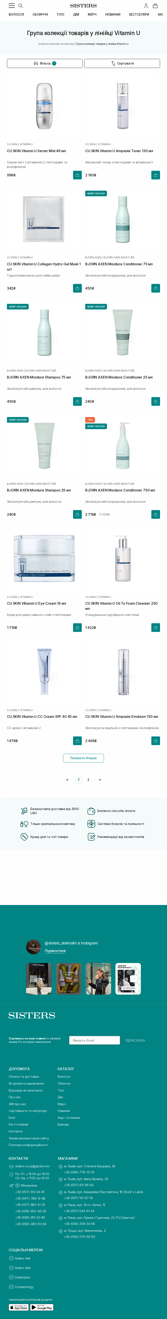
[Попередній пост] (33, 978)
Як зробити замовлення (26, 1083)
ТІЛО (60, 14)
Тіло (61, 1090)
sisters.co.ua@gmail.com (32, 1166)
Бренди (63, 1124)
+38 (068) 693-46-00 (30, 1211)
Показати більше (83, 758)
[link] (155, 6)
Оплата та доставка (24, 1076)
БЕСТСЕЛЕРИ (139, 14)
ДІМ (76, 14)
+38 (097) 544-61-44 (79, 1211)
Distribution (22, 1277)
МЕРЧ (92, 14)
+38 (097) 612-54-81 (29, 1192)
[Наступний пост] (133, 978)
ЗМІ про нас (17, 1104)
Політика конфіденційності (28, 1145)
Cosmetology (24, 1287)
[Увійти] (146, 6)
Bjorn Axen (93, 257)
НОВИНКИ (112, 14)
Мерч (62, 1104)
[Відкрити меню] (12, 6)
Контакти (15, 1131)
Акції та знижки (69, 1117)
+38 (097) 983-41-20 (30, 1204)
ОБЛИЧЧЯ (40, 14)
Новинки (64, 1111)
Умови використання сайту (29, 1138)
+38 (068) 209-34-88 (79, 1224)
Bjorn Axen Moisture (119, 257)
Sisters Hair (22, 1258)
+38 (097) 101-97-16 (78, 1198)
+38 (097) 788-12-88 (30, 1198)
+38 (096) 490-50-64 (30, 1224)
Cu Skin (12, 144)
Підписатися (55, 951)
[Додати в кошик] (77, 175)
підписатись (135, 1040)
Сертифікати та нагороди (28, 1111)
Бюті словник (18, 1124)
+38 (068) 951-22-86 (30, 1217)
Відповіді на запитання (25, 1090)
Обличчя (64, 1083)
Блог (12, 1117)
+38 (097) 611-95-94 (79, 1185)
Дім (60, 1097)
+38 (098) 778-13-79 (79, 1172)
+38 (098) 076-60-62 (79, 1236)
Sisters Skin (23, 1268)
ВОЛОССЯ (16, 14)
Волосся (64, 1076)
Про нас (15, 1097)
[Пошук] (20, 6)
